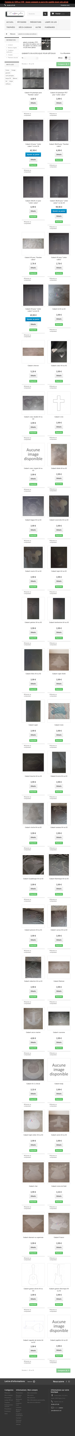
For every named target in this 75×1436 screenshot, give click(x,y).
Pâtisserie (21, 22)
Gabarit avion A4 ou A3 (59, 1135)
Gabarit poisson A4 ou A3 (33, 930)
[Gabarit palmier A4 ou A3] (33, 608)
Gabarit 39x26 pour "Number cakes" (59, 145)
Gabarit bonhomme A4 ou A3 (59, 622)
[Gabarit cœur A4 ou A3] (59, 351)
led (6, 81)
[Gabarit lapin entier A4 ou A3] (33, 1121)
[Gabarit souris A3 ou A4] (33, 557)
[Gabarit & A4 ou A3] (59, 295)
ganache (7, 73)
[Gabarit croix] (59, 403)
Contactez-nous (65, 5)
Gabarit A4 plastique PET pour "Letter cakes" (59, 94)
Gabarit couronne (59, 1032)
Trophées (10, 27)
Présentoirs (35, 22)
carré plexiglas (9, 75)
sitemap (18, 1424)
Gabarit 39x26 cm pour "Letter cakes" (33, 202)
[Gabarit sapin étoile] (59, 659)
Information (11, 40)
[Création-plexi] (15, 14)
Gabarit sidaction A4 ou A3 (33, 981)
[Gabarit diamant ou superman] (33, 1223)
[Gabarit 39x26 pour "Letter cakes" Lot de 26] (59, 187)
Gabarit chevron (33, 365)
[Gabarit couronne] (59, 1018)
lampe (11, 81)
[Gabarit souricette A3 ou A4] (59, 506)
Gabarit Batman (59, 981)
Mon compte (32, 1390)
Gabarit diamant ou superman (33, 1237)
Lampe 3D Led (51, 22)
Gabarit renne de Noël (58, 1186)
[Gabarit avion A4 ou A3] (59, 1121)
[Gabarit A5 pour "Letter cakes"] (59, 243)
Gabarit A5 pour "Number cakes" (33, 258)
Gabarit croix (59, 417)
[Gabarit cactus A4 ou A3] (59, 916)
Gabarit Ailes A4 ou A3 (33, 674)
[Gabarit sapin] (33, 711)
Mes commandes (32, 1393)
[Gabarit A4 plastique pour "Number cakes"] (33, 78)
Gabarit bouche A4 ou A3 (33, 776)
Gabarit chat (33, 1186)
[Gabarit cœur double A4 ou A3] (33, 403)
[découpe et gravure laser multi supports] (37, 2)
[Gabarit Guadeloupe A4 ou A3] (33, 864)
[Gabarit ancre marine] (33, 1018)
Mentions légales (12, 47)
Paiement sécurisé (13, 57)
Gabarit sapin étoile (59, 674)
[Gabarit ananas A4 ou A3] (59, 813)
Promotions (8, 1409)
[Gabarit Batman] (59, 967)
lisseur (7, 70)
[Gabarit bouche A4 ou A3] (33, 762)
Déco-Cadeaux (25, 27)
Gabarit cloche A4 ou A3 (33, 827)
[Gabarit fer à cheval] (33, 1069)
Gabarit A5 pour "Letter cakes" (59, 258)
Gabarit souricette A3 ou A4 (59, 520)
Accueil (9, 22)
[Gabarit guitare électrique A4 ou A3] (59, 1274)
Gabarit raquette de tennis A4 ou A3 (33, 1341)
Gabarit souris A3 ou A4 (33, 571)
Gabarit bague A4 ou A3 (33, 520)
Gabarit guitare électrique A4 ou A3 (59, 1290)
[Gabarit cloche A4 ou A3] (33, 813)
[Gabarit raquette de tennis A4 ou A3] (33, 1326)
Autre (38, 27)
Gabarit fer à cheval (33, 1084)
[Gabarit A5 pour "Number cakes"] (33, 243)
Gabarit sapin (33, 725)
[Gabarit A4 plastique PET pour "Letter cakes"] (59, 78)
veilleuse (8, 84)
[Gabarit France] (59, 1223)
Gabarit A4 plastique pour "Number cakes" (33, 94)
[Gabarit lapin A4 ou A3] (59, 557)
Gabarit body (59, 1084)
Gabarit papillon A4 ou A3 (59, 1340)
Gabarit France (59, 1237)
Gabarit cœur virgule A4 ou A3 (33, 469)
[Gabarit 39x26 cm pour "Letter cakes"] (33, 187)
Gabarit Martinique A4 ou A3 (59, 879)
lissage (13, 70)
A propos (10, 55)
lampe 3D (8, 78)
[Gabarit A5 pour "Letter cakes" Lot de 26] (33, 295)
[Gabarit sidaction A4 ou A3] (33, 967)
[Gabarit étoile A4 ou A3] (59, 454)
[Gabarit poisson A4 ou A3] (33, 916)
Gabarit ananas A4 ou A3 (58, 827)
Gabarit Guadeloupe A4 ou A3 (33, 879)
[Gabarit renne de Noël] (59, 1172)
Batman (15, 78)
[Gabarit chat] (33, 1172)
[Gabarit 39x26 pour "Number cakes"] (59, 130)
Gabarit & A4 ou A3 (58, 309)
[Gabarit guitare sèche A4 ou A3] (33, 1274)
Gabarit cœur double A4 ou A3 (33, 418)
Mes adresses (31, 1397)
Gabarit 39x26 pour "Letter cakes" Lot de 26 (59, 202)
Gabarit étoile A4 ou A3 (59, 468)
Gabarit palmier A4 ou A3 (33, 622)
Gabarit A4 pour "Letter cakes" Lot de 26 (33, 145)
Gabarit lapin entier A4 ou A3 (33, 1135)
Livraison (10, 45)
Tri (22, 58)
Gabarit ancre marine (33, 1032)
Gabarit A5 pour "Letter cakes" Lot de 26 (33, 310)
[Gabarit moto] (59, 711)
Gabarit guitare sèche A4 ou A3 (33, 1290)
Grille (66, 59)
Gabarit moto (59, 725)
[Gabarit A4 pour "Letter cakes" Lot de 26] (33, 130)
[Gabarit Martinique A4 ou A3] (59, 864)
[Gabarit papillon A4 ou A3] (59, 1326)
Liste (69, 59)
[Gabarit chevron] (33, 351)
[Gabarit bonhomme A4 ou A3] (59, 608)
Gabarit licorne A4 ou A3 (59, 776)
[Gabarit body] (59, 1069)
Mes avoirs (30, 1395)
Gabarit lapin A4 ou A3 (58, 571)
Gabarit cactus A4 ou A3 (59, 930)
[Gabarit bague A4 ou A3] (33, 506)
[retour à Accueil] (6, 34)
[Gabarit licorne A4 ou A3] (59, 762)
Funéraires (50, 27)
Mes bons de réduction (33, 1402)
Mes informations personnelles (36, 1400)
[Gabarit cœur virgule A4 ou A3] (33, 454)
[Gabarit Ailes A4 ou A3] (33, 659)
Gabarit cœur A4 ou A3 (59, 365)
